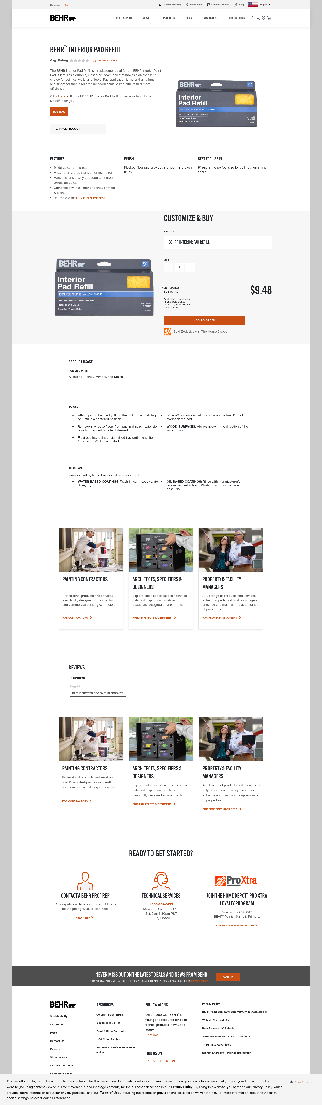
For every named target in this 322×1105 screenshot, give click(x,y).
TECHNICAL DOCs (235, 18)
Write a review (108, 60)
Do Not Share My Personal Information (226, 1053)
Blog (239, 4)
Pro (66, 5)
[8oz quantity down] (168, 267)
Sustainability (58, 1016)
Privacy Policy (199, 980)
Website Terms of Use (216, 1020)
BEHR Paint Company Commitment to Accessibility (234, 1012)
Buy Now (59, 112)
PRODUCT (170, 231)
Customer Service (218, 4)
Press (53, 1033)
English (266, 4)
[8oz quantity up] (190, 267)
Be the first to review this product (99, 694)
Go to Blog (152, 1035)
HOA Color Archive (108, 1039)
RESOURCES (210, 18)
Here (61, 96)
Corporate (56, 1025)
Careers (55, 1049)
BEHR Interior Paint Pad (90, 198)
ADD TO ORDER (204, 320)
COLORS (189, 18)
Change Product (68, 129)
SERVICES (148, 18)
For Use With (78, 371)
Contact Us (57, 1041)
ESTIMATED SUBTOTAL (171, 290)
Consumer (55, 5)
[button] (302, 1082)
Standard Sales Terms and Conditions (226, 1036)
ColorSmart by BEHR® (110, 1015)
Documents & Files (108, 1023)
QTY (166, 259)
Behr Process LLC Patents (218, 1028)
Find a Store (194, 4)
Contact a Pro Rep (169, 4)
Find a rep (83, 918)
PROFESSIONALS (124, 18)
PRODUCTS (169, 18)
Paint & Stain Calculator (111, 1031)
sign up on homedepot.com (234, 926)
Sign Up (228, 977)
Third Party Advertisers (216, 1045)
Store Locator (58, 1057)
